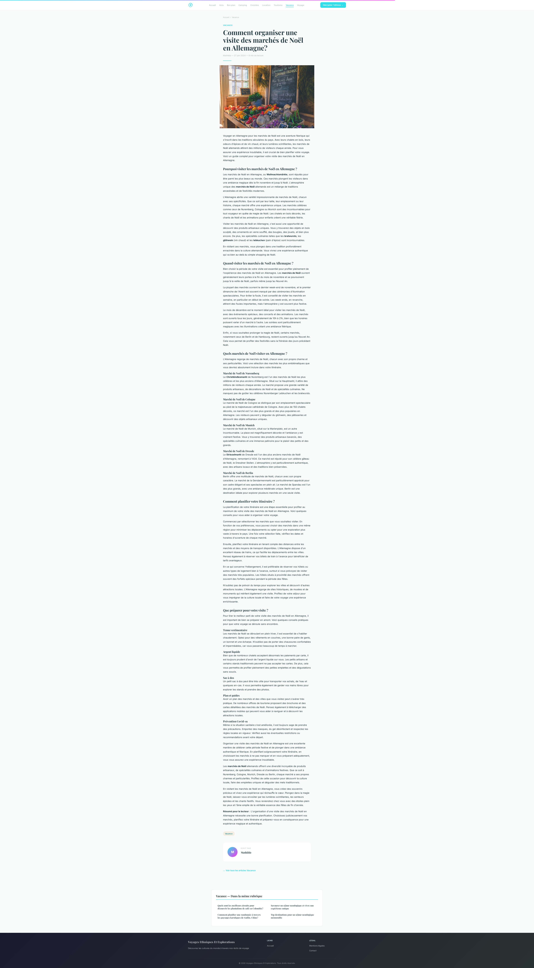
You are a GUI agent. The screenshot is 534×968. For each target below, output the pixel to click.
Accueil (212, 5)
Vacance (290, 5)
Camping (242, 5)
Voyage (300, 5)
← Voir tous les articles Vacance (239, 870)
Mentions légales (317, 945)
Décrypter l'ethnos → (333, 5)
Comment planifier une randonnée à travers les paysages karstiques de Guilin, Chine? (239, 916)
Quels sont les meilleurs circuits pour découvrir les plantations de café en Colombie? (240, 907)
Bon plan (231, 5)
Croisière (254, 5)
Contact (313, 950)
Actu (221, 5)
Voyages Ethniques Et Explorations (211, 942)
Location (266, 5)
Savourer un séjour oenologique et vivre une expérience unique (292, 907)
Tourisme (278, 5)
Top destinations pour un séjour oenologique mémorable (292, 916)
